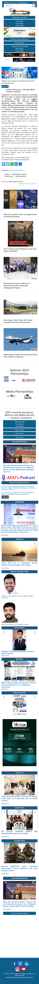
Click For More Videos (19, 899)
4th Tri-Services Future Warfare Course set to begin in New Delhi (20, 250)
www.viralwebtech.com (26, 963)
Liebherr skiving (9, 176)
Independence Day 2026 (19, 18)
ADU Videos (19, 437)
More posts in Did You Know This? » (28, 183)
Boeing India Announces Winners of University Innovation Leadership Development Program (17, 285)
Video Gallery (19, 25)
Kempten (7, 174)
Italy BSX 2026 (19, 43)
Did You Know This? (16, 170)
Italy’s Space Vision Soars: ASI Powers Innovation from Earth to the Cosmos (18, 321)
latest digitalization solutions (19, 174)
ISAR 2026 (19, 21)
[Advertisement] (19, 920)
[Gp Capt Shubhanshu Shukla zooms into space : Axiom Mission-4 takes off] (19, 842)
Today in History (19, 430)
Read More (7, 470)
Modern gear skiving (21, 176)
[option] (10, 380)
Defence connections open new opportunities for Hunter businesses (20, 215)
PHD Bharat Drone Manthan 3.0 (19, 39)
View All (5, 495)
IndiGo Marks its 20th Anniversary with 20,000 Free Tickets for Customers (20, 355)
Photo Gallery (19, 23)
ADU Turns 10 (19, 433)
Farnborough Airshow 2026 (20, 46)
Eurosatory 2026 (19, 422)
